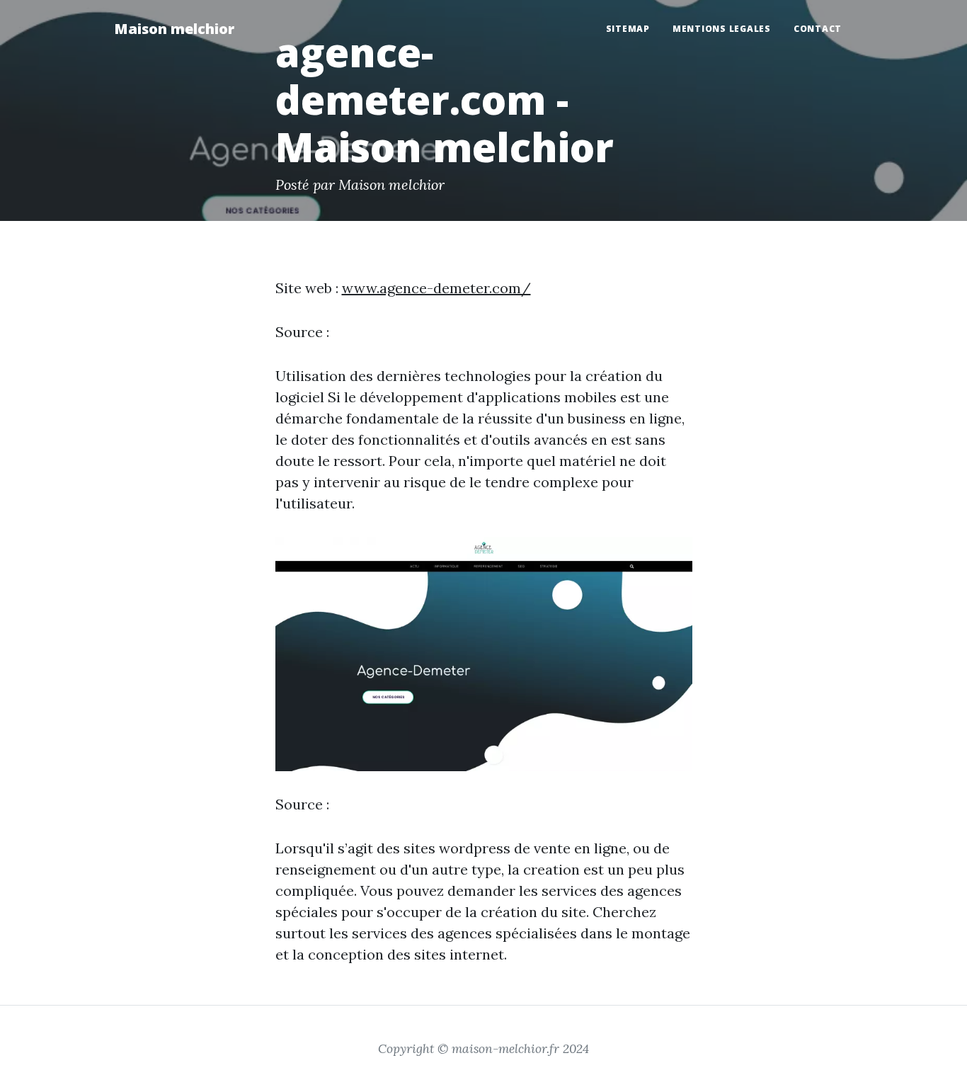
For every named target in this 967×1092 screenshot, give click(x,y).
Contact (818, 29)
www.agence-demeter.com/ (436, 288)
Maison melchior (174, 28)
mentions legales (722, 29)
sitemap (628, 29)
